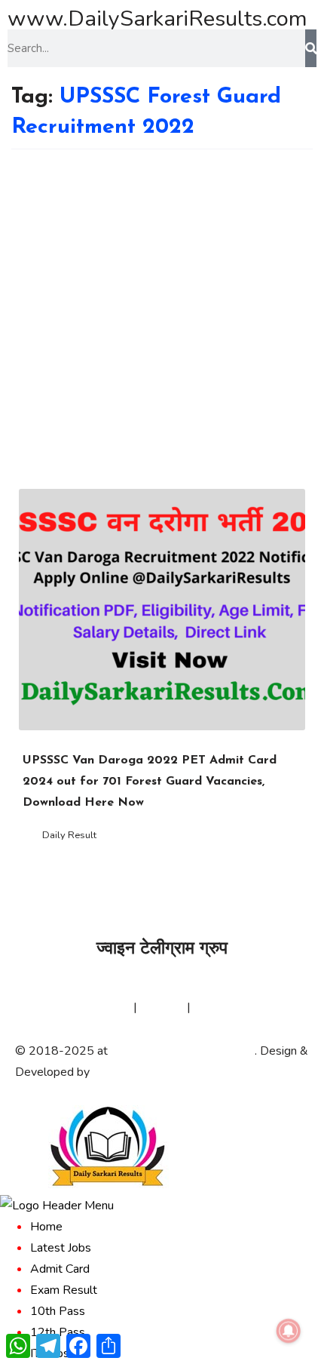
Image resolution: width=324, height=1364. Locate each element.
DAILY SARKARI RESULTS (183, 1051)
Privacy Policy (94, 1007)
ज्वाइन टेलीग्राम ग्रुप (162, 949)
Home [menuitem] (46, 1226)
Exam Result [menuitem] (63, 1290)
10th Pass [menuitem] (57, 1311)
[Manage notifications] (289, 1331)
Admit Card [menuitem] (60, 1269)
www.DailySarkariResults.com (157, 18)
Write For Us (228, 1007)
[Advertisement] (162, 319)
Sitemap (162, 1007)
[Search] (310, 48)
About (31, 1007)
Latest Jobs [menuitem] (60, 1248)
